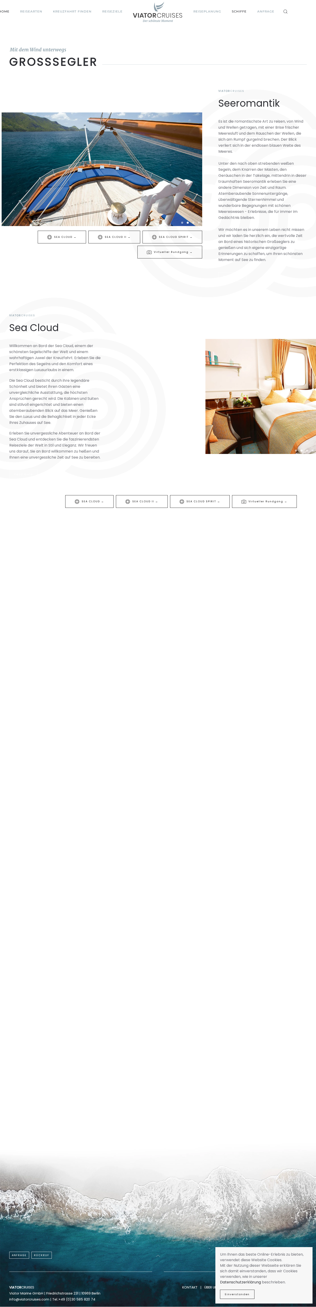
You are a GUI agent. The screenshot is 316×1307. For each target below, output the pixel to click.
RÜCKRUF (41, 1255)
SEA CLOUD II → (118, 237)
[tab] (182, 223)
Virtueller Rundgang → (173, 252)
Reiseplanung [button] (207, 11)
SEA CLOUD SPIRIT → (176, 237)
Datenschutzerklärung (240, 1282)
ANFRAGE (19, 1255)
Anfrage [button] (265, 11)
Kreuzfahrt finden (72, 11)
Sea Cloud (34, 328)
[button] (285, 11)
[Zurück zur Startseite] (158, 11)
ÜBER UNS (211, 1287)
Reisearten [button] (31, 11)
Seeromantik (249, 103)
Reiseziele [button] (112, 11)
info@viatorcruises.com (29, 1299)
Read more (232, 277)
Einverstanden (237, 1294)
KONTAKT (190, 1287)
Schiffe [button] (239, 11)
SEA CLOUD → (65, 237)
